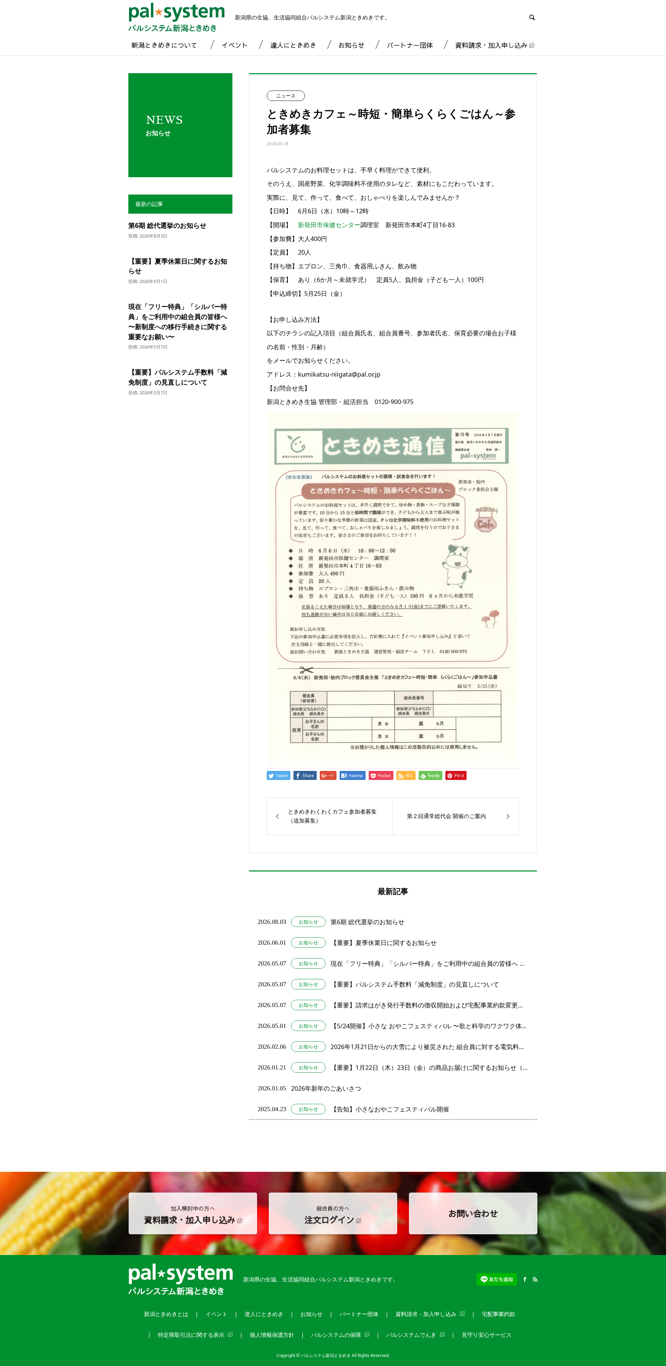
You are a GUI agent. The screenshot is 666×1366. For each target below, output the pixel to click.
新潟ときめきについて (164, 45)
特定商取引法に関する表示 (191, 1335)
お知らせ (351, 45)
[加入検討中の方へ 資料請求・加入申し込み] (193, 1231)
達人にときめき (293, 45)
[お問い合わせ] (473, 1231)
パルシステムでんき (411, 1335)
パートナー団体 (410, 45)
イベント (235, 45)
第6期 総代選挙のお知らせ (167, 225)
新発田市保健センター (329, 225)
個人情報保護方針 (272, 1335)
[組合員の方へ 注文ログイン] (333, 1231)
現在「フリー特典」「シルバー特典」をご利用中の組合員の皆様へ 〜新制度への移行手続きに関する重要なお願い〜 (177, 321)
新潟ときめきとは (166, 1314)
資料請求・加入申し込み (491, 45)
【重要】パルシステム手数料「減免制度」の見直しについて (177, 377)
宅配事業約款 (498, 1314)
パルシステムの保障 (336, 1335)
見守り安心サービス (487, 1335)
